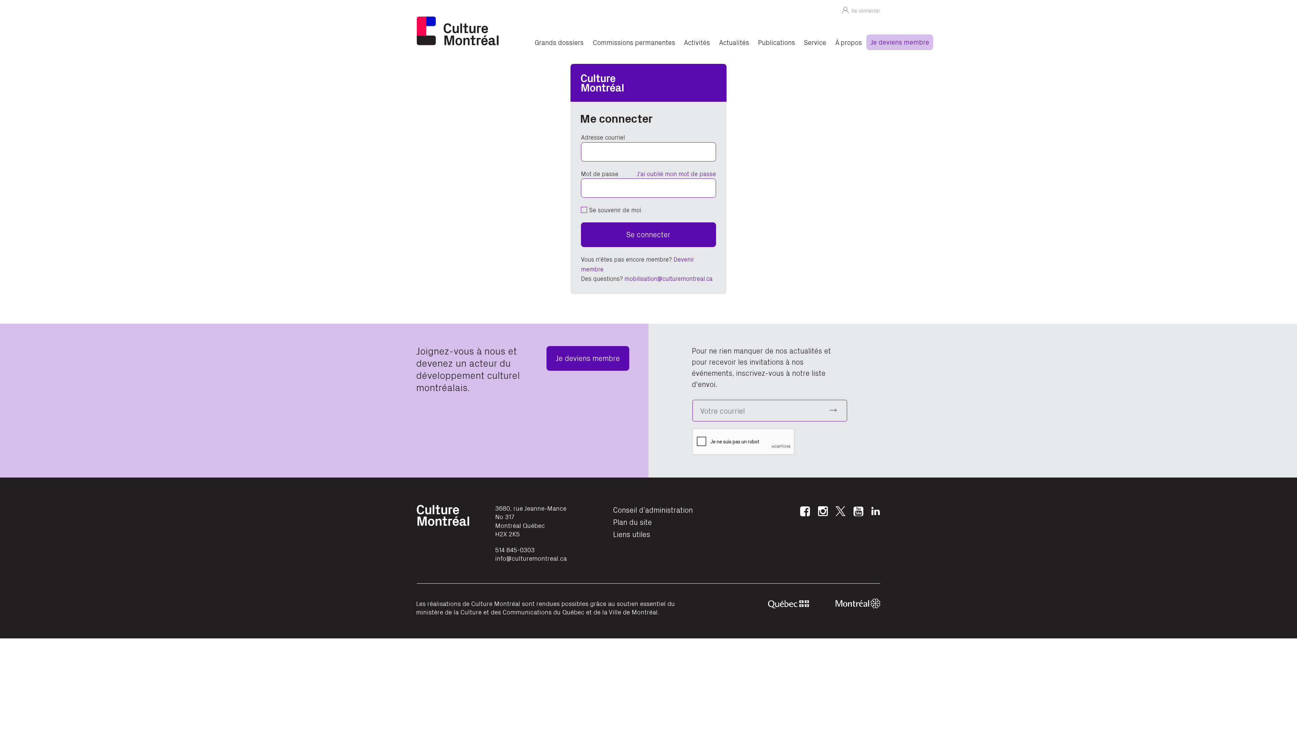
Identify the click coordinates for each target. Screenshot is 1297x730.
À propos (848, 42)
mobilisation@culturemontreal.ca (669, 278)
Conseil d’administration (653, 509)
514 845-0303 (515, 549)
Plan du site (632, 521)
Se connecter (648, 234)
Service (815, 42)
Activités (697, 42)
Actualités (734, 42)
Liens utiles (631, 534)
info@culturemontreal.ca (531, 558)
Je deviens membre (899, 42)
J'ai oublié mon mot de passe (676, 173)
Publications (776, 42)
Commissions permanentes (634, 42)
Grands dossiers (559, 42)
